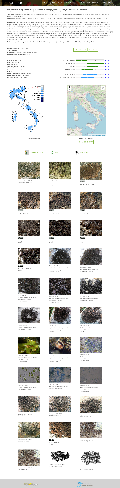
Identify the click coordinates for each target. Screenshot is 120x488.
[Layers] (103, 88)
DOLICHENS (84, 153)
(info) (21, 60)
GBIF (57, 153)
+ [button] (69, 87)
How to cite (106, 3)
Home (44, 3)
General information (88, 3)
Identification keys (67, 3)
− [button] (69, 90)
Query (52, 3)
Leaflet (89, 135)
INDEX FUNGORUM (37, 153)
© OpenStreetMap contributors (98, 135)
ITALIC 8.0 (14, 3)
